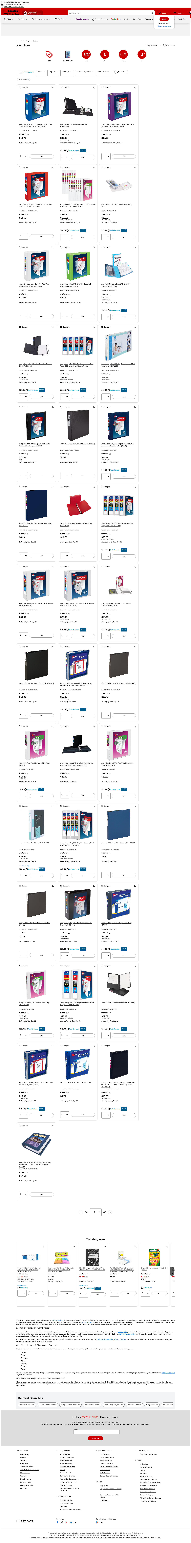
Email (76, 1429)
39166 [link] (26, 1274)
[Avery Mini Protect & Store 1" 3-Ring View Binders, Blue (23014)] (119, 266)
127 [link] (69, 773)
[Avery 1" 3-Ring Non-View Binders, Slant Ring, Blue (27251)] (36, 505)
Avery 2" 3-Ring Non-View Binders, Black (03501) (77, 444)
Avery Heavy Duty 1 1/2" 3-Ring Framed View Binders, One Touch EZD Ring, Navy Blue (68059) (35, 1164)
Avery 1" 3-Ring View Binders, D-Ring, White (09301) (34, 764)
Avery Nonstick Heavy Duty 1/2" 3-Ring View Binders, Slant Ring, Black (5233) (34, 445)
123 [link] (69, 533)
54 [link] (27, 374)
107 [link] (110, 1012)
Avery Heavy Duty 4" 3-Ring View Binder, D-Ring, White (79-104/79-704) (77, 604)
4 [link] (109, 693)
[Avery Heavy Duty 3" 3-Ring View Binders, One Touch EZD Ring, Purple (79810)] (119, 106)
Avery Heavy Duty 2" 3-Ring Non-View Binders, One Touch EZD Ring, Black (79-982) (76, 764)
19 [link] (27, 453)
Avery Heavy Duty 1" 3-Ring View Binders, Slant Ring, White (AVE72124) (118, 365)
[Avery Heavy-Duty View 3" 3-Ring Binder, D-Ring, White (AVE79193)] (36, 585)
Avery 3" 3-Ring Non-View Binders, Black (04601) (36, 683)
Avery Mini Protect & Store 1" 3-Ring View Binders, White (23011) (116, 604)
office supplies (123, 1332)
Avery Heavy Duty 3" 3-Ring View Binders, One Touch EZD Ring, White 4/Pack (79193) (76, 365)
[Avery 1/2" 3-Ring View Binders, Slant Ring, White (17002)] (36, 984)
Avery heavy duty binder (126, 1334)
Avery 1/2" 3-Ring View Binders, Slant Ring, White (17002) (34, 1004)
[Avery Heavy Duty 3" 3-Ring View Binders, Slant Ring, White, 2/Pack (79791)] (78, 984)
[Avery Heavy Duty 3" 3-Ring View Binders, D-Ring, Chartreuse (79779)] (78, 266)
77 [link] (109, 294)
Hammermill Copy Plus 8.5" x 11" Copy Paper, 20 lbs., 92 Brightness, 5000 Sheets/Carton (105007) (29, 1269)
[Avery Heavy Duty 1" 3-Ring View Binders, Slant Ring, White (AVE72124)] (119, 346)
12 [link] (68, 1012)
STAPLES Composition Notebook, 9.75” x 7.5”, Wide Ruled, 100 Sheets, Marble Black (92, 1269)
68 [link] (109, 214)
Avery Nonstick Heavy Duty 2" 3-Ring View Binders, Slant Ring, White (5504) (34, 285)
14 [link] (109, 773)
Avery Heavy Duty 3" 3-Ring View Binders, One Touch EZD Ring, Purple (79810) (117, 125)
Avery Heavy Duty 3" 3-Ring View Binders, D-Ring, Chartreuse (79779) (76, 285)
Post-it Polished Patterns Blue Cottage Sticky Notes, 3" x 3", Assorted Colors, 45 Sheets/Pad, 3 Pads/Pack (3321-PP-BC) (122, 1269)
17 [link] (68, 453)
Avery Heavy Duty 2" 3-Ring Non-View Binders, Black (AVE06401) (35, 365)
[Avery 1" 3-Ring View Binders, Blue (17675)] (78, 1064)
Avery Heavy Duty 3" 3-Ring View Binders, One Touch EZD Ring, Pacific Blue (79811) (35, 125)
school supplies (87, 1322)
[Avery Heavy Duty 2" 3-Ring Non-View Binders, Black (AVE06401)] (36, 346)
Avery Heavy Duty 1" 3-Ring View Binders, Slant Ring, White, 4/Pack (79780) (77, 844)
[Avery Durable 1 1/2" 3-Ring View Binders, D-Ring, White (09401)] (119, 745)
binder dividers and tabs (105, 1339)
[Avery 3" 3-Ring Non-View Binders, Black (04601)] (36, 665)
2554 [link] (88, 1274)
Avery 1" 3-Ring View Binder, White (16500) (34, 843)
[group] (31, 1271)
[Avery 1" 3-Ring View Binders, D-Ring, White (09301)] (36, 745)
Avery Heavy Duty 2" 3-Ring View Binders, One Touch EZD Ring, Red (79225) (35, 205)
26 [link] (68, 853)
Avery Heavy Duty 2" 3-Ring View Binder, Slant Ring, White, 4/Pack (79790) (117, 525)
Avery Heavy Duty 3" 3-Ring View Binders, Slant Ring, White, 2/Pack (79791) (77, 1004)
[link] (32, 2)
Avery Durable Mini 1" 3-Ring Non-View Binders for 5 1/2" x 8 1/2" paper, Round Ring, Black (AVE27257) (118, 1085)
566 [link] (110, 453)
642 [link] (27, 214)
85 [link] (27, 853)
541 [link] (27, 1012)
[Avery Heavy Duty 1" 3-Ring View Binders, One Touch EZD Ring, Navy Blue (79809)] (119, 425)
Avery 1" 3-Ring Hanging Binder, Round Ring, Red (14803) (76, 525)
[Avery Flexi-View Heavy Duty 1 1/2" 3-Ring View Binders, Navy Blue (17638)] (36, 1064)
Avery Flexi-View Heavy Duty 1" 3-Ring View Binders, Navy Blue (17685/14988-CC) (75, 684)
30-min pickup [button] (24, 866)
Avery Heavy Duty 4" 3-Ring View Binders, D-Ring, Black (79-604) (76, 924)
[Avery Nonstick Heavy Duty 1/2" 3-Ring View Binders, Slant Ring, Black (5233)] (36, 425)
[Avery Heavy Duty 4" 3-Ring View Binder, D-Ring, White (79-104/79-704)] (78, 585)
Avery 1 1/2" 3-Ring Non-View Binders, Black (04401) (34, 924)
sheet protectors (120, 1339)
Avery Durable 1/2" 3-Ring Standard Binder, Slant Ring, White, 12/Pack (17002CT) (77, 205)
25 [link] (27, 1092)
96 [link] (68, 134)
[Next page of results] (110, 1212)
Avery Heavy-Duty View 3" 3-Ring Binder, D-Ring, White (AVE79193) (36, 604)
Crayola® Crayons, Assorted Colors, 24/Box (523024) (154, 1269)
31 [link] (27, 1172)
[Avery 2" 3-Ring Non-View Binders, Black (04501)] (119, 665)
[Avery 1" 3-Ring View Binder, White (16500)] (36, 825)
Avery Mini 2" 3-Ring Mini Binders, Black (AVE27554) (74, 125)
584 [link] (27, 533)
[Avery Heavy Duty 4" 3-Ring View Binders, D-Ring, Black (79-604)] (78, 904)
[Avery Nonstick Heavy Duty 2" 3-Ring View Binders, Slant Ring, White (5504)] (36, 266)
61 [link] (109, 853)
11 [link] (68, 214)
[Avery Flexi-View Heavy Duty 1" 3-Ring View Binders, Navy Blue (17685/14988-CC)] (78, 665)
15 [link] (68, 374)
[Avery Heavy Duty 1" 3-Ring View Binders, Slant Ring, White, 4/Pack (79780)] (78, 825)
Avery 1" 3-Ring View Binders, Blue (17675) (75, 1082)
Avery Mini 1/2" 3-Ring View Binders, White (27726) (116, 205)
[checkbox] (26, 72)
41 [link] (27, 773)
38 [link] (68, 693)
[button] (152, 13)
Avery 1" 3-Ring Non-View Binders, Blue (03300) (118, 843)
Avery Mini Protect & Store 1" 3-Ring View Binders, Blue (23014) (116, 285)
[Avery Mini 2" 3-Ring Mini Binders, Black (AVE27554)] (78, 106)
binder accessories (168, 1373)
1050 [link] (28, 134)
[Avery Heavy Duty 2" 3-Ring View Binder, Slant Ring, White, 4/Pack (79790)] (119, 505)
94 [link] (109, 1092)
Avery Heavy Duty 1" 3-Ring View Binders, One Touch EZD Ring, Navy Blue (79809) (117, 445)
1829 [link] (150, 1274)
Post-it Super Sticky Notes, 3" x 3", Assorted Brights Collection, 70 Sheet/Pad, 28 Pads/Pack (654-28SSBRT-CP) (61, 1269)
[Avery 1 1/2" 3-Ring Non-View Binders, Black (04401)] (36, 904)
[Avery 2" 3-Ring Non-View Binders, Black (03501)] (78, 425)
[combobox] (111, 13)
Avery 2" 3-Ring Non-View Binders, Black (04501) (118, 683)
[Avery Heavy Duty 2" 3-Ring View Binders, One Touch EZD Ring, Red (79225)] (36, 186)
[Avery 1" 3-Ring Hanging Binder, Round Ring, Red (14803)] (78, 505)
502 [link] (69, 613)
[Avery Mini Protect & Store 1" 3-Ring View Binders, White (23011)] (119, 585)
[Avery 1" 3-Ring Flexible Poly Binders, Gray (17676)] (119, 904)
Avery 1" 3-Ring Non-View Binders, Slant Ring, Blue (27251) (35, 525)
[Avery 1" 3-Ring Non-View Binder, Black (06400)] (119, 984)
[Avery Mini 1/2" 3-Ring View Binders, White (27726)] (119, 186)
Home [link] (18, 41)
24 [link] (27, 294)
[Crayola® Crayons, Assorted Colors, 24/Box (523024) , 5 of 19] (154, 1257)
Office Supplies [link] (26, 41)
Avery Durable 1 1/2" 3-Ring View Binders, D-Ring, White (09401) (117, 764)
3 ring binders (58, 1320)
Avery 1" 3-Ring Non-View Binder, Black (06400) (118, 1002)
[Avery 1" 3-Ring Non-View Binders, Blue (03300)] (119, 825)
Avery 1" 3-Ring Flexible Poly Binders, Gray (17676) (116, 924)
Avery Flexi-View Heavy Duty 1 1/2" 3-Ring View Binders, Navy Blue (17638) (36, 1084)
